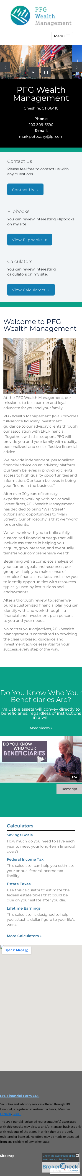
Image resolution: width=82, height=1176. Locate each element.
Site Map (7, 1156)
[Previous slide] (5, 67)
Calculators (20, 826)
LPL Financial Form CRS (19, 1096)
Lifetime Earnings (24, 908)
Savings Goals (20, 835)
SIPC (17, 1114)
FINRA (5, 1114)
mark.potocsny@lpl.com (41, 136)
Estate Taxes (19, 884)
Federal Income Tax (25, 859)
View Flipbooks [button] (27, 240)
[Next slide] (77, 67)
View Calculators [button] (28, 290)
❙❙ (46, 72)
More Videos (41, 728)
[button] (62, 36)
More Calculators (24, 936)
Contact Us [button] (23, 190)
